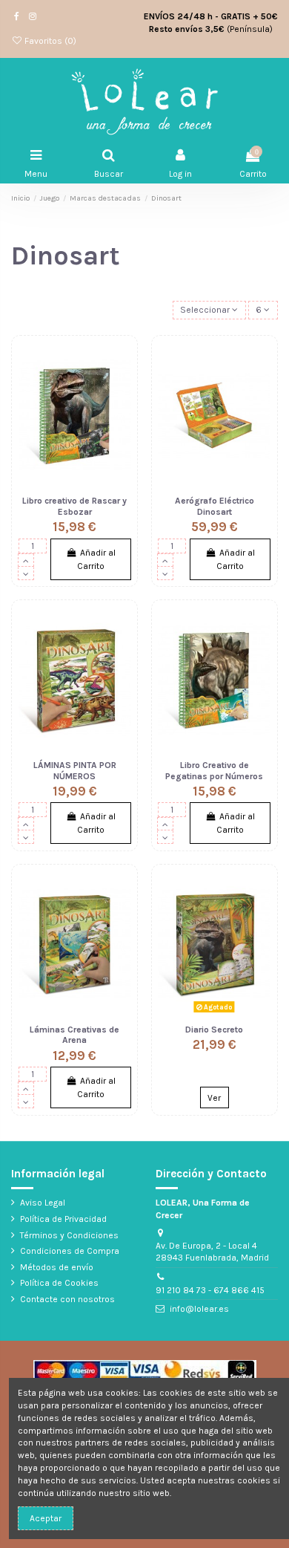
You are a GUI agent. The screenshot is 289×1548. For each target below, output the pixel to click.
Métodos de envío (56, 1267)
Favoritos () (49, 41)
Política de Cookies (59, 1283)
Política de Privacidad (63, 1219)
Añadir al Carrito (96, 559)
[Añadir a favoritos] (120, 362)
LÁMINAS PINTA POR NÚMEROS (74, 770)
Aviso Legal (42, 1202)
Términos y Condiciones (69, 1235)
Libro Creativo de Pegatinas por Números (214, 770)
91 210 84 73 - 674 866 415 (210, 1290)
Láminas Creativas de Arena (74, 1034)
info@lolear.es (199, 1309)
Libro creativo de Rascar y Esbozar (74, 505)
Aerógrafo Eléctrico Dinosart (214, 505)
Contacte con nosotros (67, 1299)
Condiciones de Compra (69, 1251)
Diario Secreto (214, 1029)
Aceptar (46, 1518)
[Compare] (120, 387)
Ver (214, 1098)
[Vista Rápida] (120, 411)
